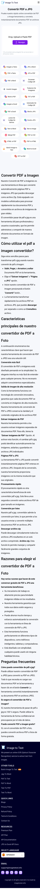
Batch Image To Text (9, 769)
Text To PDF (6, 788)
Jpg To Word (6, 774)
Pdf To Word (6, 783)
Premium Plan (6, 830)
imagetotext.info (20, 883)
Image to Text (15, 748)
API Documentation (8, 840)
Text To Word (6, 792)
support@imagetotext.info (11, 868)
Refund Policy (6, 811)
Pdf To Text (5, 779)
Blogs (3, 802)
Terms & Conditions (8, 816)
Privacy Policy (6, 807)
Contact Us (5, 821)
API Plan (4, 835)
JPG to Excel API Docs (10, 844)
